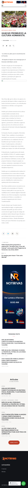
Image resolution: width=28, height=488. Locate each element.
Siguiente (24, 2)
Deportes (4, 400)
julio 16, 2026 (5, 347)
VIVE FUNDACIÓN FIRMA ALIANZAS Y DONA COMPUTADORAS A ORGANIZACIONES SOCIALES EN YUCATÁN (14, 417)
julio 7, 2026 (4, 355)
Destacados (5, 30)
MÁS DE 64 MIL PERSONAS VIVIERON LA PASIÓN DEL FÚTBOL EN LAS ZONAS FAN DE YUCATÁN (13, 404)
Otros (14, 30)
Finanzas (4, 469)
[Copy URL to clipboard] (13, 45)
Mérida (10, 30)
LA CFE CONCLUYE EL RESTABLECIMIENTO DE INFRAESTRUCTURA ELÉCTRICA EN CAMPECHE (14, 431)
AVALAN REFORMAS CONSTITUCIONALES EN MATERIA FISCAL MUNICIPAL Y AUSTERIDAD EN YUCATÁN (14, 391)
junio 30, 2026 (5, 366)
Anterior (18, 1)
